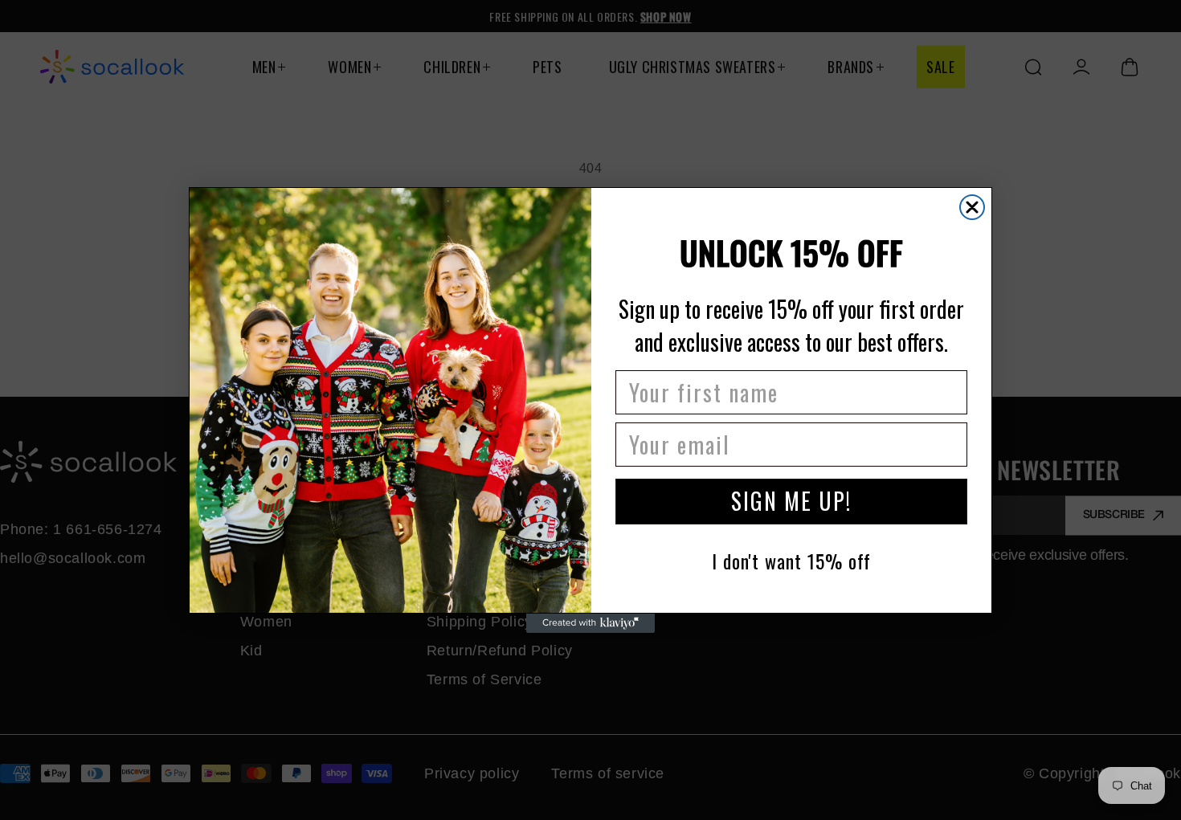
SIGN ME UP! (791, 501)
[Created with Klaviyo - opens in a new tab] (590, 623)
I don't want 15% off (791, 561)
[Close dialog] (972, 207)
